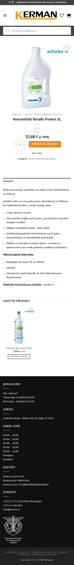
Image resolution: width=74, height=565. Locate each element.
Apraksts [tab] (8, 181)
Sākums (16, 114)
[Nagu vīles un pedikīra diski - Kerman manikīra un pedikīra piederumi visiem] (36, 15)
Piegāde (63, 553)
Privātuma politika (44, 553)
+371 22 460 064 (12, 505)
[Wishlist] (62, 15)
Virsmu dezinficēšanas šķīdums (43, 114)
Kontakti (25, 553)
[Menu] (5, 15)
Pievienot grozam (45, 144)
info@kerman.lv (11, 509)
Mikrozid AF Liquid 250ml (19, 348)
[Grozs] (69, 15)
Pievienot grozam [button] (19, 356)
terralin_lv (48, 285)
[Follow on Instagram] (12, 2)
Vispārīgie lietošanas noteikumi (37, 555)
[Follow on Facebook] (9, 2)
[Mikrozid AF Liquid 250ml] (19, 326)
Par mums (11, 553)
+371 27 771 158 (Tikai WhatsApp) (22, 501)
